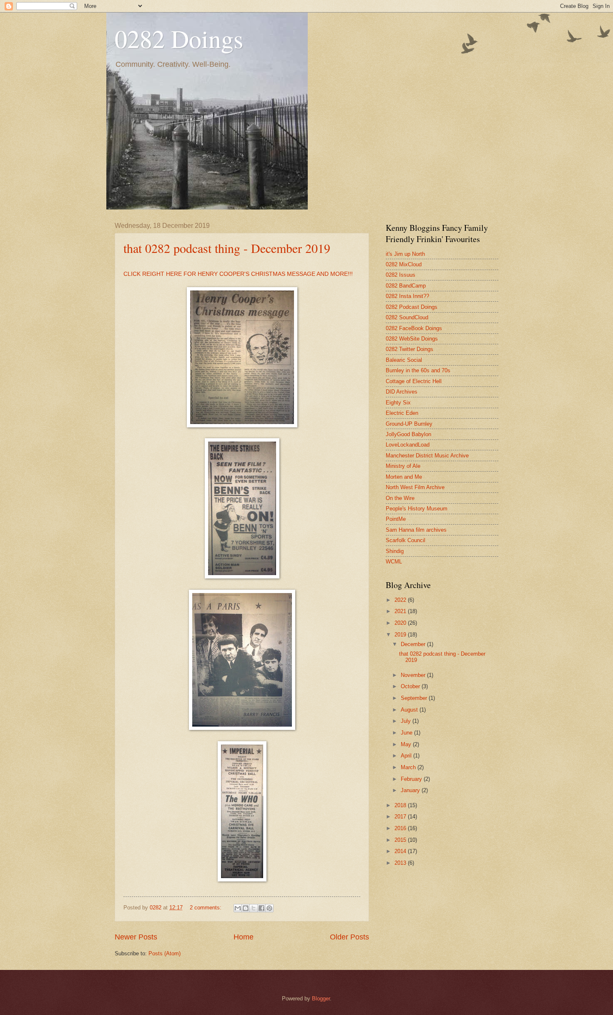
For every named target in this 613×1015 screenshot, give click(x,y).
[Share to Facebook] (261, 908)
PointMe (396, 519)
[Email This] (238, 908)
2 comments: (206, 907)
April (407, 755)
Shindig (395, 551)
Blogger (321, 998)
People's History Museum (416, 508)
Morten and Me (404, 477)
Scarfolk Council (405, 540)
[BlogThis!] (245, 908)
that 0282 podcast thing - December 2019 (226, 248)
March (409, 767)
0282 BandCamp (406, 286)
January (411, 790)
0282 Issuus (400, 275)
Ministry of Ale (403, 466)
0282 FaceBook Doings (414, 328)
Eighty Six (398, 402)
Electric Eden (402, 413)
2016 (401, 828)
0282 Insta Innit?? (407, 296)
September (415, 698)
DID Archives (401, 392)
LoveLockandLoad (408, 445)
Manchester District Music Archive (427, 455)
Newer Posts (136, 937)
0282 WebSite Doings (412, 339)
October (411, 686)
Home (244, 937)
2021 (401, 611)
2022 (401, 600)
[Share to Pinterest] (269, 908)
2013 (401, 863)
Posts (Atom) (164, 953)
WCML (394, 561)
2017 (401, 816)
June (407, 733)
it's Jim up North (405, 254)
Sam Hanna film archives (416, 530)
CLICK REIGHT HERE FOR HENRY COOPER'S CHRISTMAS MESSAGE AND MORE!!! (238, 274)
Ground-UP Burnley (409, 424)
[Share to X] (253, 908)
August (410, 710)
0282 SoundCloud (407, 317)
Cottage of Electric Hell (414, 381)
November (414, 675)
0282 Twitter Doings (409, 349)
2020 (401, 623)
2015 (401, 840)
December (414, 644)
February (412, 779)
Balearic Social (404, 360)
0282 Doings (179, 38)
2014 (401, 851)
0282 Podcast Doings (411, 307)
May (407, 744)
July (406, 721)
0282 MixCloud (404, 264)
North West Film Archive (415, 487)
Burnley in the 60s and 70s (418, 370)
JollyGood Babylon (408, 434)
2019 (401, 634)
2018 (401, 805)
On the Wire (400, 498)
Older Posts (349, 937)
